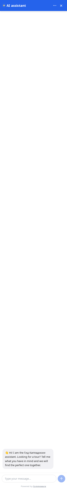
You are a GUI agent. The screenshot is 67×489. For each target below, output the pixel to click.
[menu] (55, 5)
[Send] (61, 478)
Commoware (39, 486)
